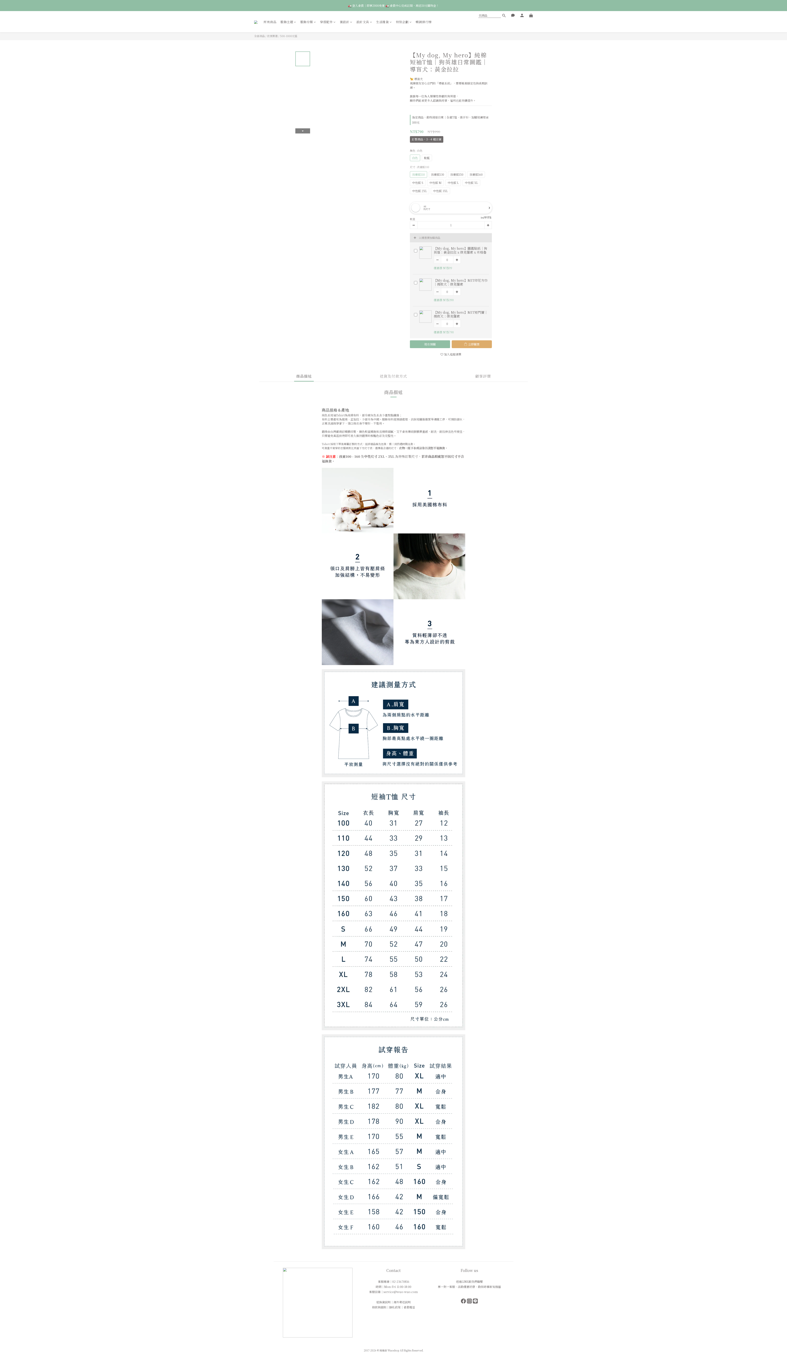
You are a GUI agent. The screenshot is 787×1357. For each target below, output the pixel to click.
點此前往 (464, 5)
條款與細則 (379, 1307)
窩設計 (344, 22)
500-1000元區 (288, 36)
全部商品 (259, 36)
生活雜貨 (382, 22)
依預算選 (272, 36)
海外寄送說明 (402, 1302)
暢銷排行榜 (424, 22)
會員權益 (409, 1307)
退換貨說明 (383, 1302)
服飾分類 (306, 22)
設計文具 (362, 22)
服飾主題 (286, 22)
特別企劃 (402, 22)
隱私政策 (395, 1307)
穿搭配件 (326, 22)
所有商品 (270, 22)
